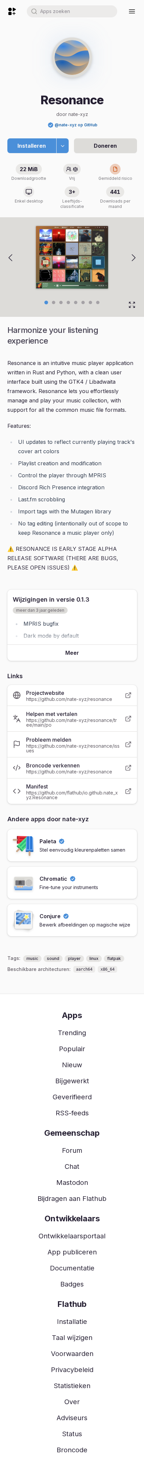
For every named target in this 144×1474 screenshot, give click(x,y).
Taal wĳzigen (72, 1338)
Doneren (105, 145)
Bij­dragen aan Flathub (72, 1199)
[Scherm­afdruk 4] (75, 302)
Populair (72, 1049)
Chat (72, 1166)
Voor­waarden (72, 1354)
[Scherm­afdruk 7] (97, 302)
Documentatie (72, 1268)
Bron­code (72, 1450)
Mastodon (72, 1183)
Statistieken (72, 1386)
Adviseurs (72, 1418)
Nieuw (72, 1065)
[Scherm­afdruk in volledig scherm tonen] (132, 305)
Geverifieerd (72, 1097)
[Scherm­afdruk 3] (68, 302)
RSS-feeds (72, 1113)
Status (72, 1434)
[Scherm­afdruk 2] (61, 302)
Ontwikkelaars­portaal (72, 1236)
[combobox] (72, 11)
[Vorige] (10, 258)
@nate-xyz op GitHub (76, 124)
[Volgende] (133, 258)
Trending (72, 1033)
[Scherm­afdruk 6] (90, 302)
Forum (72, 1150)
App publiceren (72, 1252)
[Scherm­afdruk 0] (46, 302)
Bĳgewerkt (72, 1081)
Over (72, 1402)
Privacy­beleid (72, 1370)
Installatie (72, 1322)
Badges (72, 1284)
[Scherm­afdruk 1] (53, 302)
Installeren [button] (31, 145)
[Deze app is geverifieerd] (51, 125)
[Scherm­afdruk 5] (83, 302)
